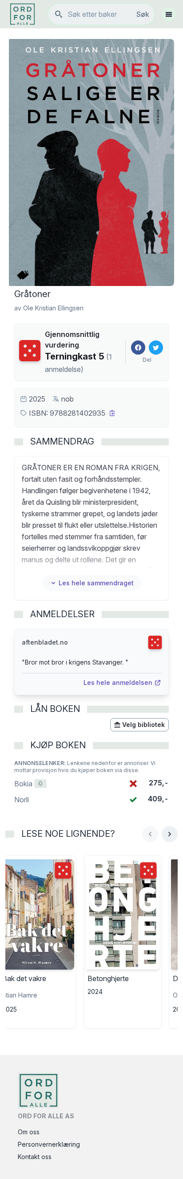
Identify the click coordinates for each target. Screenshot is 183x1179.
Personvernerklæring (49, 1144)
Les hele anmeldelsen (118, 682)
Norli (21, 799)
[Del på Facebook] (138, 347)
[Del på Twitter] (156, 347)
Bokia (30, 783)
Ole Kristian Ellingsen (53, 308)
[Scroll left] (150, 834)
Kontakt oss (35, 1156)
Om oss (29, 1132)
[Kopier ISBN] (112, 413)
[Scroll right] (170, 834)
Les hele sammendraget (96, 583)
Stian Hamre (19, 995)
